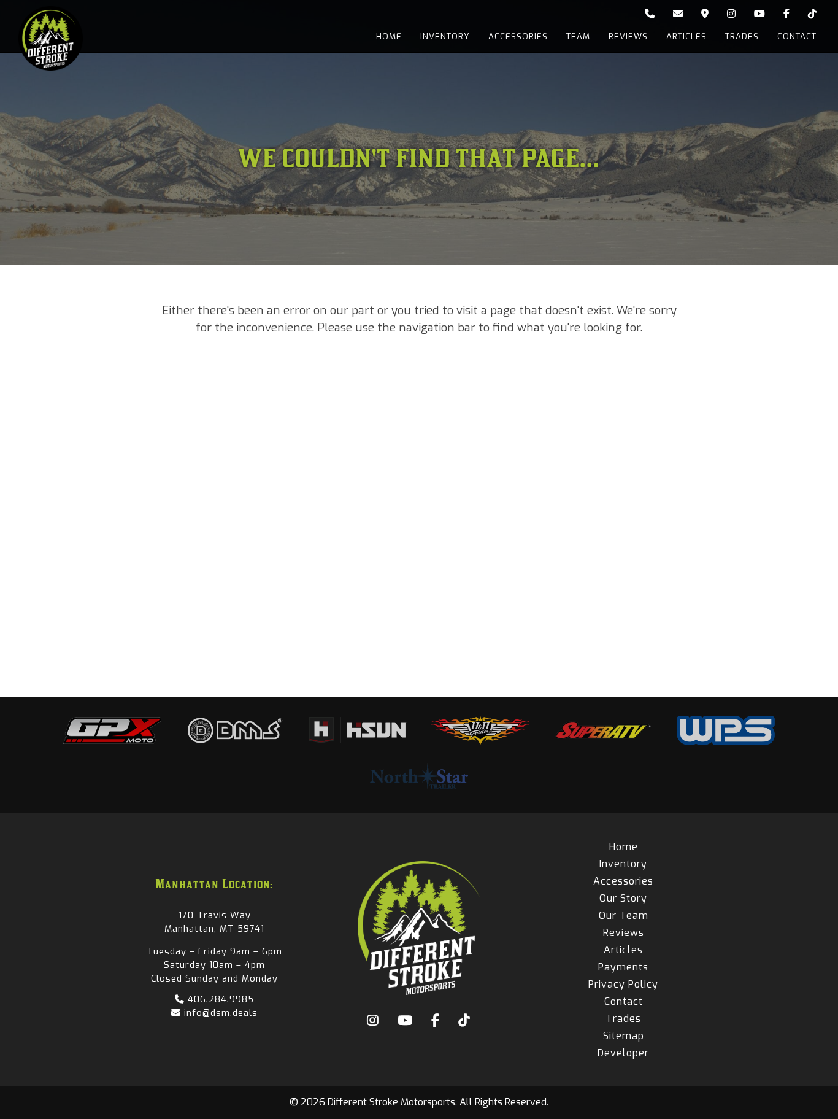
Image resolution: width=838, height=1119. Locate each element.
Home (389, 36)
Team (578, 36)
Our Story (623, 898)
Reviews (628, 36)
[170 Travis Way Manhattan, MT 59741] (705, 14)
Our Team (623, 915)
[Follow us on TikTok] (812, 14)
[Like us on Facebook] (786, 14)
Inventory (445, 36)
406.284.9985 (219, 999)
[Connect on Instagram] (731, 14)
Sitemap (623, 1035)
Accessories (518, 36)
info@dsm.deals (219, 1013)
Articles (686, 36)
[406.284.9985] (650, 14)
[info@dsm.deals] (678, 14)
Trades (742, 36)
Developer (623, 1053)
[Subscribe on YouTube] (759, 14)
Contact (797, 36)
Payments (623, 967)
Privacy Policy (623, 984)
